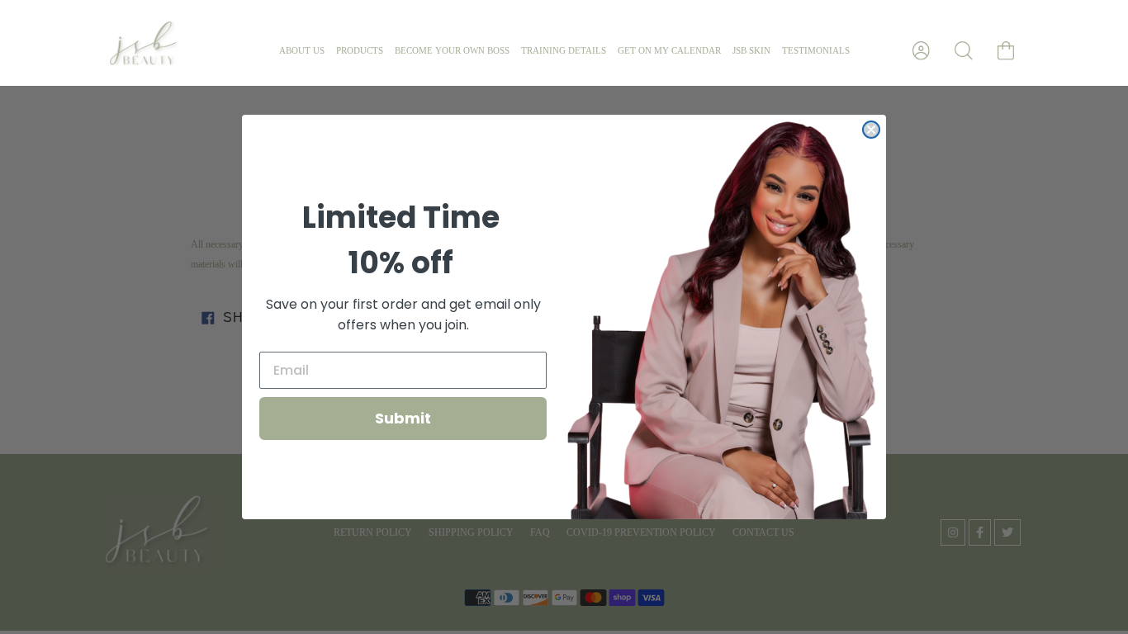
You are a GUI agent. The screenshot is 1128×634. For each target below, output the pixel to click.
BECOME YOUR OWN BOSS (452, 50)
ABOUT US (302, 50)
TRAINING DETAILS (563, 50)
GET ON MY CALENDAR (669, 50)
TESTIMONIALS (816, 50)
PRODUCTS (359, 50)
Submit (403, 418)
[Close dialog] (871, 129)
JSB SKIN (751, 50)
